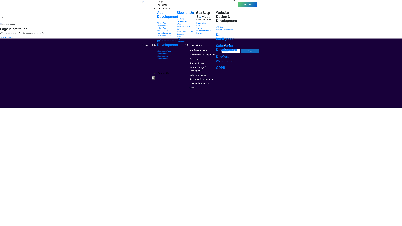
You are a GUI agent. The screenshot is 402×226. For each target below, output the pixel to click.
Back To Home (6, 37)
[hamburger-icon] (234, 0)
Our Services (164, 8)
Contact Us (163, 73)
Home (161, 2)
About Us (162, 5)
